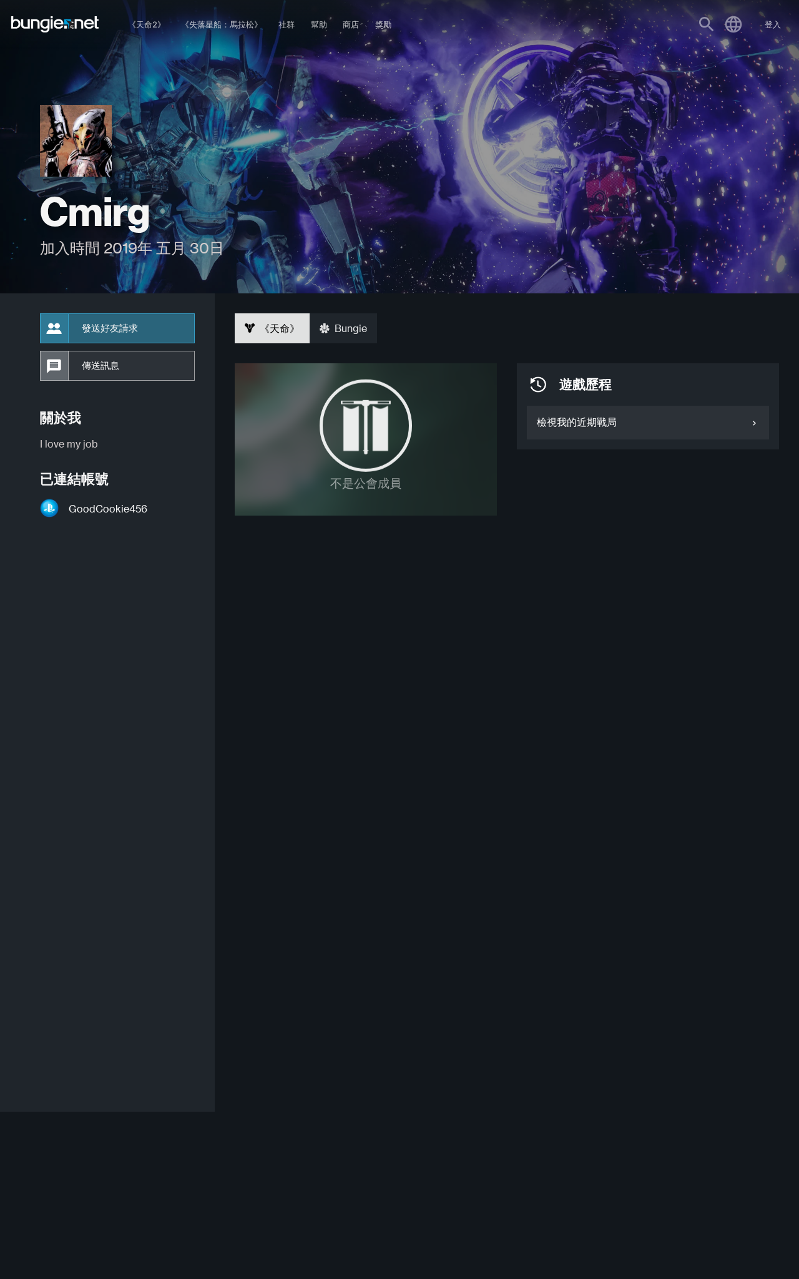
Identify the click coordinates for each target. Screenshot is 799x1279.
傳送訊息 (100, 366)
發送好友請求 (110, 328)
